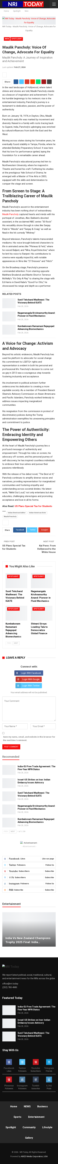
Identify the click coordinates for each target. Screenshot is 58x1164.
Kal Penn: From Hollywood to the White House (46, 549)
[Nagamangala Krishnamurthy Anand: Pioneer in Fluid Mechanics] (9, 316)
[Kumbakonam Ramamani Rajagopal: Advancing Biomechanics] (9, 330)
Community (29, 1127)
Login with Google (31, 679)
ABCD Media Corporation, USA (34, 1156)
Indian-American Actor (37, 513)
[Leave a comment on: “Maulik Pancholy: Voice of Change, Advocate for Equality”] (4, 74)
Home (13, 1106)
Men (7, 39)
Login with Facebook (31, 673)
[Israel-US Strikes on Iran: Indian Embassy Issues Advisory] (9, 783)
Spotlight (16, 39)
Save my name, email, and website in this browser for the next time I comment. (29, 738)
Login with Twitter (31, 685)
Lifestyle (47, 1127)
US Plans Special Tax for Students (33, 506)
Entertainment (36, 1116)
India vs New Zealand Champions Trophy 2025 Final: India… (27, 940)
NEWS (27, 1106)
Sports (17, 1116)
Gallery (29, 1137)
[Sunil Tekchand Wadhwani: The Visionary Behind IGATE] (9, 303)
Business (42, 1106)
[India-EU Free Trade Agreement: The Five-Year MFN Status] (9, 770)
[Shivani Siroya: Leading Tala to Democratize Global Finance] (42, 613)
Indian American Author (17, 513)
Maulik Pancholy (10, 214)
